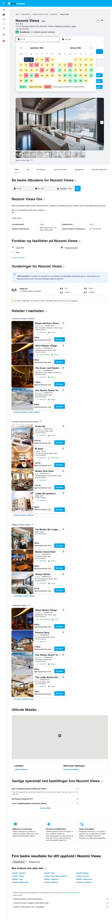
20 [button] (52, 70)
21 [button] (21, 75)
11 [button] (42, 65)
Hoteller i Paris (17, 879)
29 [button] (26, 80)
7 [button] (20, 65)
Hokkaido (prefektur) (38, 14)
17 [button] (37, 70)
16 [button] (31, 70)
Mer (13, 212)
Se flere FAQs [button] (45, 808)
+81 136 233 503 (22, 29)
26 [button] (47, 75)
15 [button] (26, 70)
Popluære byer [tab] (19, 862)
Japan (23, 14)
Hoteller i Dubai (18, 876)
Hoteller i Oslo (49, 873)
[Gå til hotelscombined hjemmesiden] (16, 3)
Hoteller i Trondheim (83, 882)
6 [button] (52, 59)
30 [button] (31, 80)
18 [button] (42, 70)
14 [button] (21, 70)
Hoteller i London (82, 876)
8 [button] (26, 65)
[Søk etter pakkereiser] (4, 24)
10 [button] (37, 65)
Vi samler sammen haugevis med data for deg (30, 903)
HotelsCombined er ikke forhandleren (27, 899)
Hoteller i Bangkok (51, 882)
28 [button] (21, 80)
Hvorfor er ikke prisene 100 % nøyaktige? (29, 907)
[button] (3, 3)
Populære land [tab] (34, 862)
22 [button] (26, 75)
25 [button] (42, 75)
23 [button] (31, 75)
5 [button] (47, 59)
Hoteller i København (84, 879)
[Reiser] (4, 35)
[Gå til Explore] (4, 28)
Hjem (17, 14)
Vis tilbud (59, 339)
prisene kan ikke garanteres (71, 892)
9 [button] (31, 65)
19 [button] (47, 70)
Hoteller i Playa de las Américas (56, 876)
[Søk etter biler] (4, 19)
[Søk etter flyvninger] (4, 10)
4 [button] (41, 59)
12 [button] (47, 65)
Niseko (53, 14)
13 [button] (52, 65)
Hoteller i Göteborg (51, 879)
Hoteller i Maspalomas (20, 882)
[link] (26, 412)
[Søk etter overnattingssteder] (4, 15)
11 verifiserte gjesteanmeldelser (42, 32)
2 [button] (31, 59)
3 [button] (36, 59)
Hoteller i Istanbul (18, 873)
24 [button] (37, 75)
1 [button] (26, 59)
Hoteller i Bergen (82, 873)
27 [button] (52, 75)
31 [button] (86, 80)
